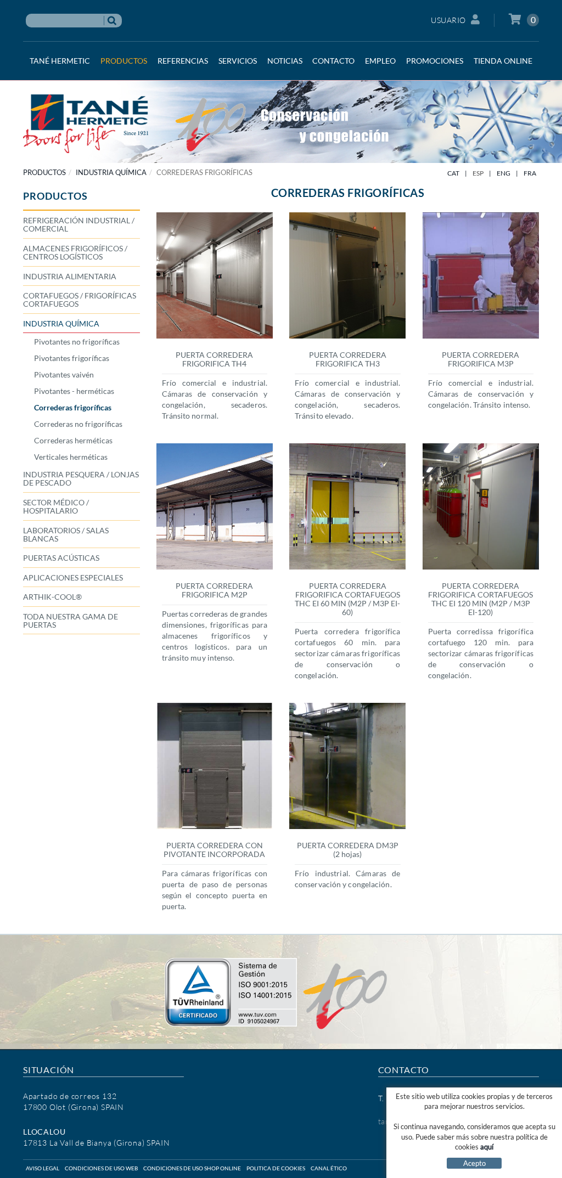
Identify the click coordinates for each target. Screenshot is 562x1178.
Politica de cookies (275, 1168)
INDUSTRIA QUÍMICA (111, 172)
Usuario (448, 20)
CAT (453, 173)
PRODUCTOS (44, 172)
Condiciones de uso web (101, 1168)
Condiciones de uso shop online (192, 1168)
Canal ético (329, 1168)
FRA (530, 173)
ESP (478, 173)
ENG (503, 173)
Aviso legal (42, 1168)
